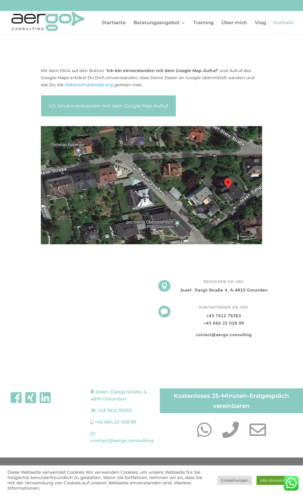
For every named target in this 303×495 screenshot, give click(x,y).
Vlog (260, 23)
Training (203, 23)
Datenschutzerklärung (89, 84)
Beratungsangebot (156, 23)
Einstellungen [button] (235, 480)
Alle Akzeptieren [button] (276, 480)
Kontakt (284, 23)
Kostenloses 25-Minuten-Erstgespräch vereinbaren (231, 400)
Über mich (234, 23)
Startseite (114, 23)
